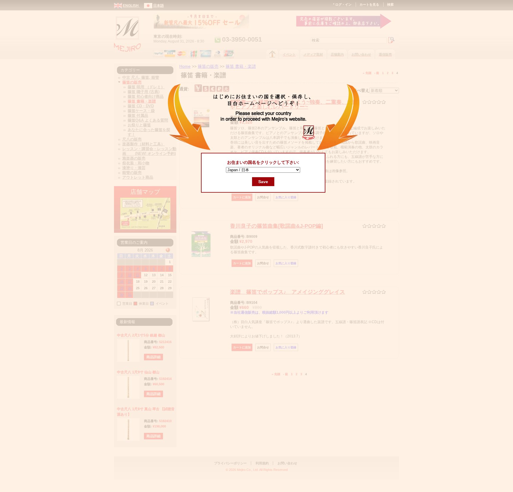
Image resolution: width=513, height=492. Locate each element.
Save (263, 181)
